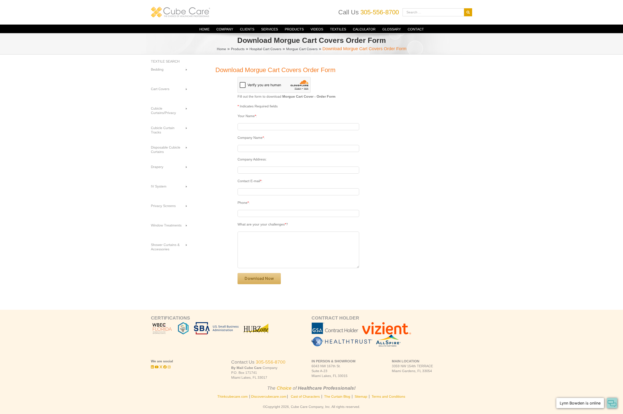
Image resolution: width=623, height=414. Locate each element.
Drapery (157, 167)
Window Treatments (166, 225)
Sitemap (361, 396)
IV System (158, 186)
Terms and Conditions (388, 396)
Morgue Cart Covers (302, 49)
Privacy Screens (163, 206)
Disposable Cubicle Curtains (165, 149)
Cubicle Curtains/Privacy (163, 110)
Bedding (157, 69)
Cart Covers (160, 89)
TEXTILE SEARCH (165, 61)
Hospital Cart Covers (265, 49)
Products (238, 49)
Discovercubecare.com (268, 396)
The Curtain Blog (337, 396)
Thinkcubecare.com (232, 396)
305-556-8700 (379, 12)
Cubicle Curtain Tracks (162, 130)
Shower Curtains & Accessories (165, 247)
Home (221, 49)
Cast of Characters (305, 396)
